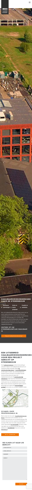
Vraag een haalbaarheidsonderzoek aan (13, 336)
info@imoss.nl (4, 429)
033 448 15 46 (11, 427)
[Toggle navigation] (29, 2)
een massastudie (14, 424)
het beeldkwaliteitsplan (21, 370)
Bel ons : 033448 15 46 (10, 434)
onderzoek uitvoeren (8, 365)
